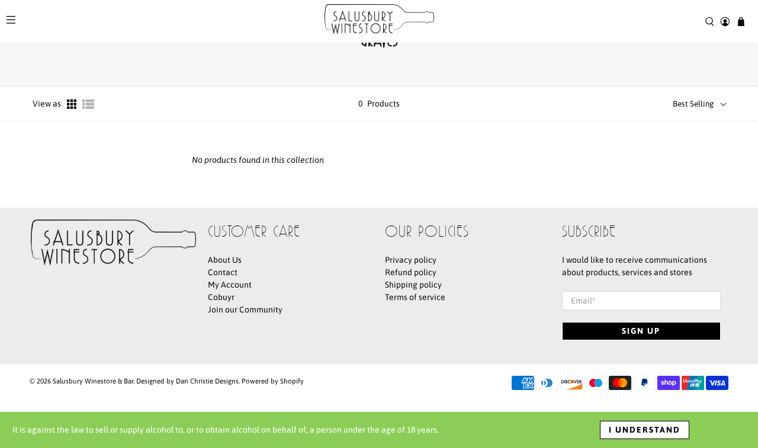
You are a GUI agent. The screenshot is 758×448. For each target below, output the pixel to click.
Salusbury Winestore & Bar (93, 381)
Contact (222, 272)
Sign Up (641, 331)
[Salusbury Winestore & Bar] (379, 21)
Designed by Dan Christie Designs (187, 381)
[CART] (741, 22)
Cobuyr (221, 297)
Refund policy (410, 272)
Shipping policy (413, 284)
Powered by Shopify (273, 381)
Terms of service (415, 297)
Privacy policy (410, 260)
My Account (230, 284)
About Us (225, 260)
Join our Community (245, 309)
